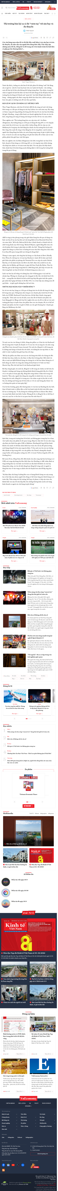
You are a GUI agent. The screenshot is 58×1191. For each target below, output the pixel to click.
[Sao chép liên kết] (50, 37)
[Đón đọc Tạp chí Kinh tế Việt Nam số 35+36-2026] (28, 934)
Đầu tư (15, 13)
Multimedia (8, 813)
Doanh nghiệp (34, 507)
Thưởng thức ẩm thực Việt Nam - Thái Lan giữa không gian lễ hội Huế (29, 753)
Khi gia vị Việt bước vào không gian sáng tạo (40, 572)
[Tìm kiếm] (6, 8)
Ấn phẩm (28, 769)
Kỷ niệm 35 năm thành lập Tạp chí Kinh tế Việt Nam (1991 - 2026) (42, 1036)
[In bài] (3, 37)
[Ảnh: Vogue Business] (28, 52)
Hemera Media (27, 1182)
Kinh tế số (29, 13)
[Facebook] (3, 1165)
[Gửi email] (47, 37)
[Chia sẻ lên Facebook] (41, 37)
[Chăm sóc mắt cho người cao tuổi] (14, 992)
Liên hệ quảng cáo (42, 1153)
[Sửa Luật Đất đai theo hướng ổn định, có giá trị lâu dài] (43, 992)
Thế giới (4, 537)
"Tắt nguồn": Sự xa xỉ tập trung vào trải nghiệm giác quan (40, 656)
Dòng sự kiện (28, 1014)
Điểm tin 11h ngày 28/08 (19, 890)
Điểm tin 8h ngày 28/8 (19, 901)
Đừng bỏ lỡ (7, 686)
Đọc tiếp (6, 568)
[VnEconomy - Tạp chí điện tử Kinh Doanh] (28, 1098)
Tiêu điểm (8, 13)
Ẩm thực (9, 743)
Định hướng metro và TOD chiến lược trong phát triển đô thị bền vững (14, 1036)
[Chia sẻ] (53, 37)
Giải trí (8, 729)
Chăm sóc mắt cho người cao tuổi (14, 1002)
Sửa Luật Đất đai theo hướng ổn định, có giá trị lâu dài (15, 866)
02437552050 (36, 1150)
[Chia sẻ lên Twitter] (44, 37)
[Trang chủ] (2, 14)
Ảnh (3, 1137)
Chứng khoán (5, 1)
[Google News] (34, 37)
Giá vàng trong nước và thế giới (13, 1076)
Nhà (8, 736)
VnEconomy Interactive (40, 1076)
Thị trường (47, 13)
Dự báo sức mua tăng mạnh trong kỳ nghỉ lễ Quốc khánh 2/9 (40, 637)
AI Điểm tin (28, 874)
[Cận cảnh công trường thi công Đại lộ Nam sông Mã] (14, 969)
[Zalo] (22, 1165)
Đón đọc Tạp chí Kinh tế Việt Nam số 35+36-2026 (40, 866)
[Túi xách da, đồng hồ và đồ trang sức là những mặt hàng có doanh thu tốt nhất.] (28, 399)
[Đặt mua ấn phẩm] (51, 7)
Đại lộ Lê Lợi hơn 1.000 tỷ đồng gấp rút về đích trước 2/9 (41, 980)
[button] (27, 718)
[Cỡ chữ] (6, 37)
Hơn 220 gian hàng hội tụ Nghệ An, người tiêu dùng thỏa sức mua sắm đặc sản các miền (29, 761)
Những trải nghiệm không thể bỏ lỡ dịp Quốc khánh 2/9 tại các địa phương (39, 708)
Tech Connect (38, 1)
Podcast (37, 813)
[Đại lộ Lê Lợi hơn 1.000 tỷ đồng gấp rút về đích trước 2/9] (43, 969)
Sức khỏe (15, 704)
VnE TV (29, 1)
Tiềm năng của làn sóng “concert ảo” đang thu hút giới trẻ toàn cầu (40, 593)
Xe (23, 1)
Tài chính (21, 13)
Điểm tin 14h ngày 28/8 (19, 880)
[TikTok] (18, 1165)
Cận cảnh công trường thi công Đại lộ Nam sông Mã (14, 980)
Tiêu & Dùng (16, 1)
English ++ (48, 1)
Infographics (43, 813)
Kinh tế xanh (38, 13)
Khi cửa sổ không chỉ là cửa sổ (38, 615)
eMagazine (51, 813)
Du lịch (3, 507)
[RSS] (3, 1170)
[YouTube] (13, 1165)
